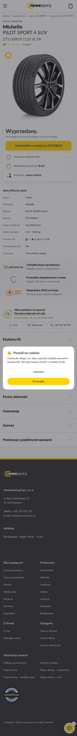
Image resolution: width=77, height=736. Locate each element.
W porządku (38, 381)
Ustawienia (38, 372)
